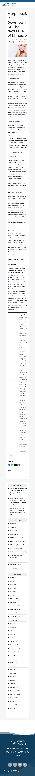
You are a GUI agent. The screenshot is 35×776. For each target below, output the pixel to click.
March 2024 (13, 680)
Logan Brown (14, 39)
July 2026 (12, 581)
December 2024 (15, 648)
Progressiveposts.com (23, 771)
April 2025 (13, 634)
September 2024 (15, 659)
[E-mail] (11, 456)
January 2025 (14, 645)
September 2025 (15, 616)
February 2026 (14, 599)
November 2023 (15, 694)
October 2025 (14, 613)
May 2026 (13, 588)
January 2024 (14, 687)
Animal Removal (15, 561)
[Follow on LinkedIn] (25, 765)
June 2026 (13, 585)
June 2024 (13, 669)
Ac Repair (13, 523)
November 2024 (15, 652)
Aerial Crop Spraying (16, 548)
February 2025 (14, 641)
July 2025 (12, 623)
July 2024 (12, 666)
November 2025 (15, 609)
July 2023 (12, 708)
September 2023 (15, 701)
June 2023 (13, 712)
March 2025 (13, 638)
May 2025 (13, 631)
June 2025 (13, 627)
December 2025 (15, 606)
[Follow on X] (15, 765)
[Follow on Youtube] (20, 765)
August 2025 (14, 620)
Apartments (13, 568)
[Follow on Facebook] (10, 765)
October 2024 (14, 655)
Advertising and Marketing (16, 41)
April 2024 (13, 676)
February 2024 (14, 684)
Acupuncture (14, 534)
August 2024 (14, 662)
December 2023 (15, 691)
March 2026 (13, 595)
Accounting (13, 531)
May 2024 (13, 673)
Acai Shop (13, 527)
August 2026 (14, 578)
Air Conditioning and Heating (18, 552)
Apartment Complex (16, 564)
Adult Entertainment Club (17, 538)
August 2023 (14, 705)
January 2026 (14, 602)
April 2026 (13, 592)
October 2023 (14, 698)
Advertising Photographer (17, 545)
